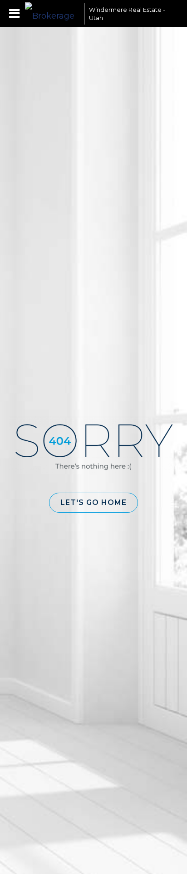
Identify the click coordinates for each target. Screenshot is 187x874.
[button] (93, 503)
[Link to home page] (52, 13)
